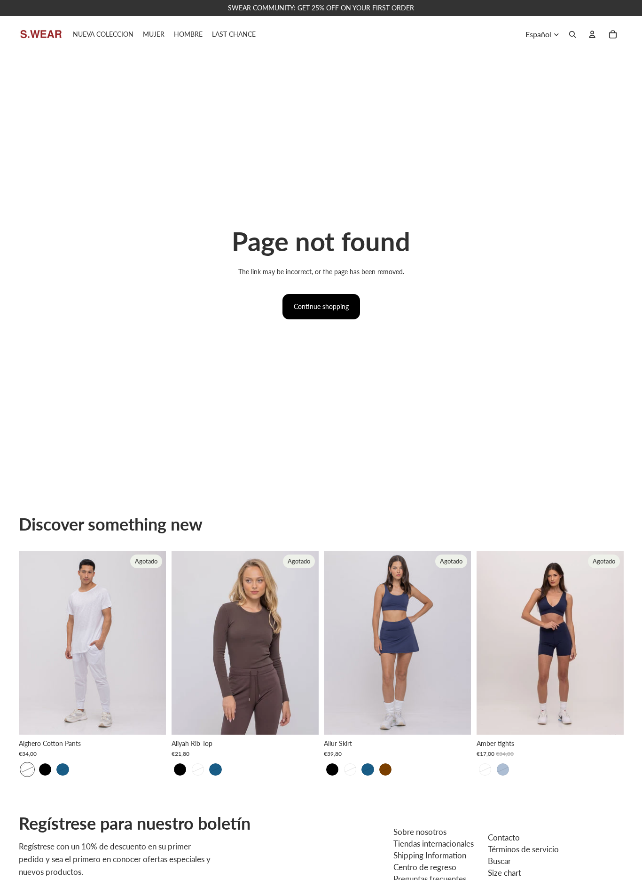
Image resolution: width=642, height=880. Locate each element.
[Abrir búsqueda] (572, 34)
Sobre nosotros (419, 832)
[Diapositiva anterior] (33, 642)
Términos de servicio (523, 849)
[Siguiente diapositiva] (152, 642)
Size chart (504, 873)
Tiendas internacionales (433, 843)
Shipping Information (429, 855)
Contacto (504, 837)
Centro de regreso (424, 867)
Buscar (499, 861)
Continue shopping (321, 306)
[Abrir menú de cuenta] (592, 34)
